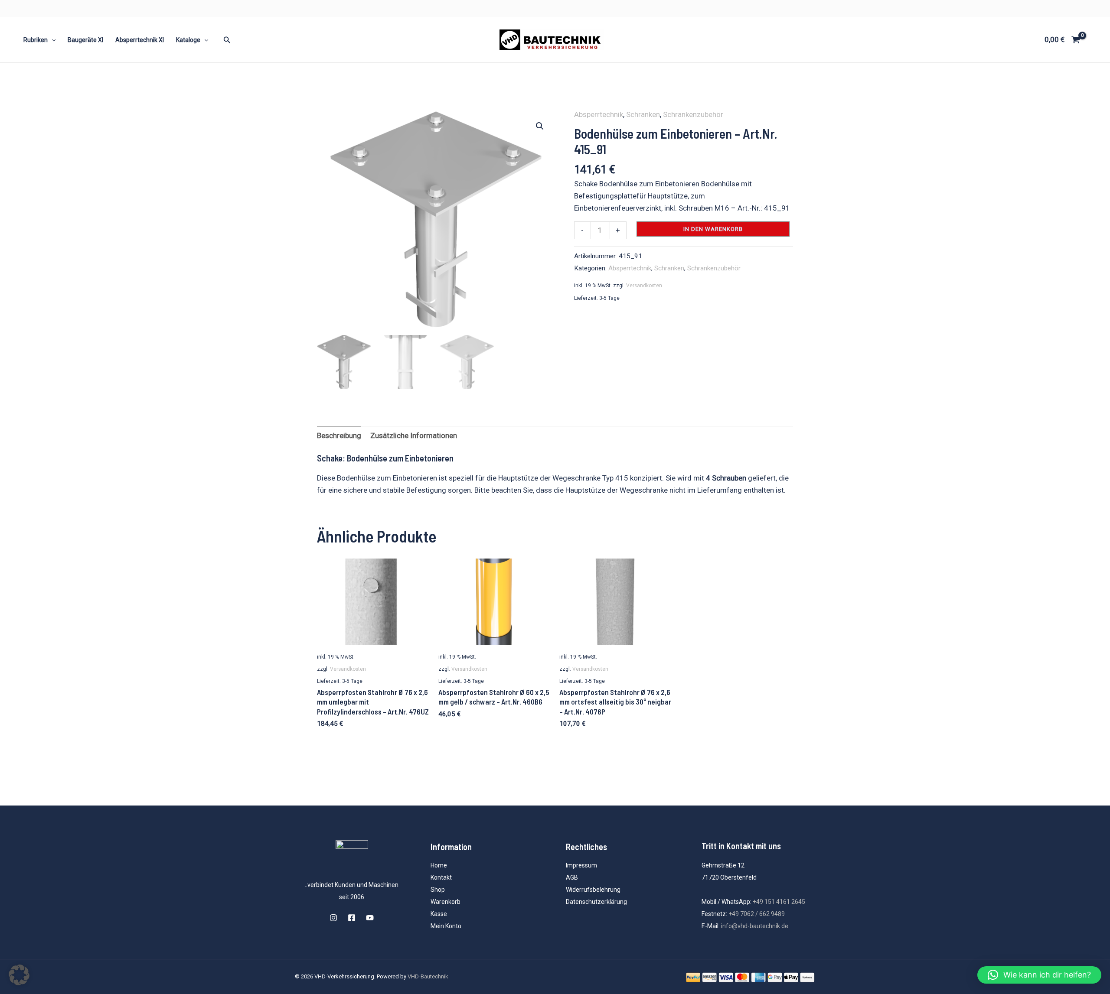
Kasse (439, 913)
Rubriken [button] (35, 39)
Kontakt (441, 877)
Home (439, 865)
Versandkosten (644, 286)
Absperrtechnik (598, 114)
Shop (438, 889)
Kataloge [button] (188, 39)
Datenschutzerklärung (596, 901)
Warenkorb (445, 901)
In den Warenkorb (713, 229)
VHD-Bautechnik (428, 976)
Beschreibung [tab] (339, 435)
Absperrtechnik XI (139, 39)
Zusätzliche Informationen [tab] (413, 435)
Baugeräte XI (85, 39)
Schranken (643, 114)
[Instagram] (333, 918)
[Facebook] (352, 918)
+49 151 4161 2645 (779, 901)
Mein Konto (446, 926)
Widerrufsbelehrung (593, 889)
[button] (52, 39)
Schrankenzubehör (693, 114)
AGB (572, 877)
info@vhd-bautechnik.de (754, 926)
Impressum (581, 865)
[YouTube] (370, 918)
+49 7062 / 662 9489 (756, 913)
